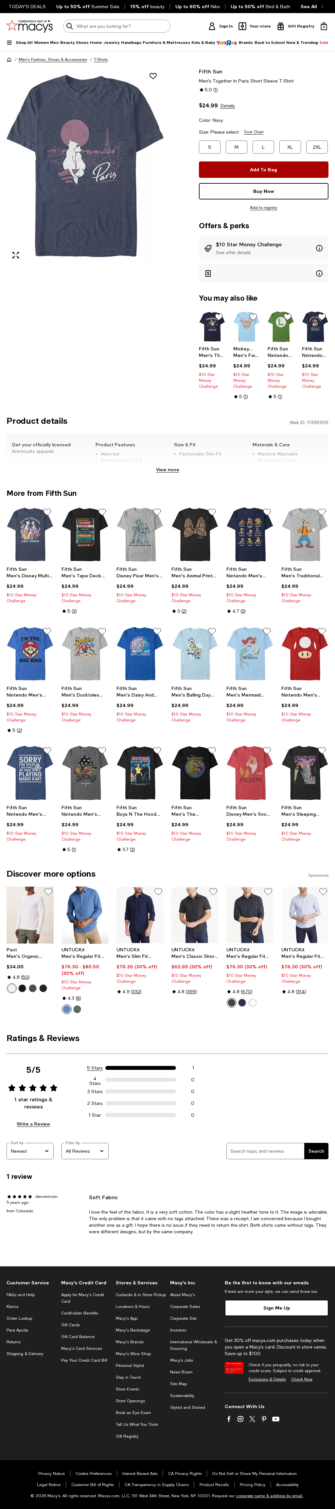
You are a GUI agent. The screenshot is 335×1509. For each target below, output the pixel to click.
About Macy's (182, 1295)
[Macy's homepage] (9, 59)
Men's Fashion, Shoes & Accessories (53, 59)
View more (167, 469)
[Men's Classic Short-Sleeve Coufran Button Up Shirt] (195, 915)
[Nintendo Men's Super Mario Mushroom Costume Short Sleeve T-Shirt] (304, 653)
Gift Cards (70, 1325)
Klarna (12, 1306)
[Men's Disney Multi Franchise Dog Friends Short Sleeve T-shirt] (30, 534)
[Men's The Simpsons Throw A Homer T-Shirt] (212, 326)
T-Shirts (101, 59)
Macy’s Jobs (181, 1360)
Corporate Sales (185, 1306)
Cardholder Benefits (79, 1313)
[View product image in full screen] (16, 255)
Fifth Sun (210, 71)
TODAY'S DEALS (27, 6)
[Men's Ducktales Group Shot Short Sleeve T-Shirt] (85, 653)
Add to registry (263, 207)
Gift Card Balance (78, 1336)
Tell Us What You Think (137, 1424)
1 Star (95, 1115)
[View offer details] (263, 248)
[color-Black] (22, 988)
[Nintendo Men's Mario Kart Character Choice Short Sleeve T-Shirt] (249, 534)
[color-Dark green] (77, 1009)
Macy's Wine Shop (133, 1353)
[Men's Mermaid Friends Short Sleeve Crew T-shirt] (249, 653)
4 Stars (95, 1079)
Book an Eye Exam (133, 1412)
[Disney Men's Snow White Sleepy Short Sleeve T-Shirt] (249, 773)
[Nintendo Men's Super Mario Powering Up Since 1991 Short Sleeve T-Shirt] (315, 326)
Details (227, 105)
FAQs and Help (21, 1295)
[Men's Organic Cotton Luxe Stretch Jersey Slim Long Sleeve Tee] (30, 915)
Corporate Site (183, 1318)
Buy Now (263, 191)
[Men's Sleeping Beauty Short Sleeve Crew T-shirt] (304, 773)
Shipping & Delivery (25, 1353)
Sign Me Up (276, 1308)
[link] (212, 367)
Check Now (301, 1379)
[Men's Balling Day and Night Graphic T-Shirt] (195, 653)
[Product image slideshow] (85, 166)
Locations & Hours (133, 1306)
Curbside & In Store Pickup (141, 1295)
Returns (14, 1342)
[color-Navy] (242, 1003)
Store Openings (130, 1401)
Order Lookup (19, 1318)
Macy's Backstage (133, 1330)
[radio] (12, 988)
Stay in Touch (128, 1377)
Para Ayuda (17, 1330)
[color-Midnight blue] (43, 988)
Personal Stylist (130, 1365)
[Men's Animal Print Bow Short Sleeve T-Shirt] (195, 534)
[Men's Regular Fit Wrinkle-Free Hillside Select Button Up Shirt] (304, 915)
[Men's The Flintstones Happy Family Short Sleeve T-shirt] (195, 773)
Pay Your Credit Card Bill (84, 1360)
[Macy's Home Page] (30, 26)
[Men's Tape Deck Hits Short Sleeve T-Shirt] (85, 534)
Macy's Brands (130, 1342)
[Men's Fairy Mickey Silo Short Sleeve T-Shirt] (246, 326)
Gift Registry (127, 1436)
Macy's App (126, 1318)
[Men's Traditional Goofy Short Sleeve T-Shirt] (304, 534)
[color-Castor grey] (33, 988)
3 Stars (95, 1091)
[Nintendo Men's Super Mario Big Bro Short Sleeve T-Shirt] (30, 653)
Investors (178, 1330)
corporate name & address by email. (269, 1496)
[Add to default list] (219, 317)
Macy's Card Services (81, 1348)
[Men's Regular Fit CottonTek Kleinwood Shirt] (85, 915)
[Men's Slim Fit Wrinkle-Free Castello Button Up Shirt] (140, 915)
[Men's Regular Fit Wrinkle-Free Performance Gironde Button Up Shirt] (249, 915)
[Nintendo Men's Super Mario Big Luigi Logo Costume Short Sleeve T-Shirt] (281, 326)
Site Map (178, 1384)
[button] (85, 166)
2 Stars (95, 1103)
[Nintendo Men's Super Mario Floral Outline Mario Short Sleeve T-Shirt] (85, 773)
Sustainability (182, 1395)
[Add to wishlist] (153, 76)
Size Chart (253, 132)
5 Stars (95, 1068)
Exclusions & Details (267, 1379)
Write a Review (33, 1124)
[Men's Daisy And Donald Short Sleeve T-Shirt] (140, 653)
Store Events (127, 1389)
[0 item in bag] (323, 26)
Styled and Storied (187, 1407)
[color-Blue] (67, 1009)
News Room (181, 1372)
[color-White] (12, 988)
